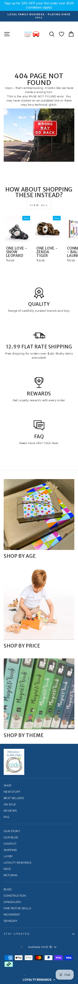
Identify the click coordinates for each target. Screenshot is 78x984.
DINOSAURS (12, 902)
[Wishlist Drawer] (61, 34)
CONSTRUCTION (15, 895)
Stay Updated (17, 933)
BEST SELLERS (14, 798)
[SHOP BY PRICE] (39, 604)
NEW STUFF (12, 791)
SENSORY (10, 920)
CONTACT (10, 843)
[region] (39, 5)
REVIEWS (10, 810)
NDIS (7, 869)
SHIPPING (10, 850)
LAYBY (8, 856)
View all (39, 205)
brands (52, 310)
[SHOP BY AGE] (39, 514)
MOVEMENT (12, 914)
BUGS (7, 889)
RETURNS (10, 875)
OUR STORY (12, 831)
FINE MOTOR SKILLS (17, 908)
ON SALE (10, 804)
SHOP (7, 785)
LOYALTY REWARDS (17, 862)
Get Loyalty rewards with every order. (39, 400)
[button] (39, 979)
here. (55, 443)
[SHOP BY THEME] (39, 693)
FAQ (6, 817)
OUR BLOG (11, 837)
